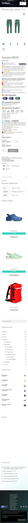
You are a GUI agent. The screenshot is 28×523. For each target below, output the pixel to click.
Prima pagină (5, 9)
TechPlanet (6, 3)
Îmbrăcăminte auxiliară (6, 159)
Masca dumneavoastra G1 (8, 481)
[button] (24, 14)
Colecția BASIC (11, 357)
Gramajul (3, 144)
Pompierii (5, 331)
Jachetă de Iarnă (10, 349)
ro (2, 506)
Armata (4, 336)
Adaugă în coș (13, 150)
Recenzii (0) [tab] (4, 180)
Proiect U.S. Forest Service (8, 476)
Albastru (13, 188)
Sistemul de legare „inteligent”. (9, 478)
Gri (16, 188)
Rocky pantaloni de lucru (9, 160)
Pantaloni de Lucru (10, 352)
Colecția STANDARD (9, 10)
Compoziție (4, 140)
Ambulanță (11, 9)
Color (3, 135)
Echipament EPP (8, 341)
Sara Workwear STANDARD (9, 161)
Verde (18, 188)
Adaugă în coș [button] (14, 237)
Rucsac (6, 364)
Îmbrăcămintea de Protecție (8, 473)
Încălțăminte (7, 362)
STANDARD (9, 122)
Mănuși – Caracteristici (7, 471)
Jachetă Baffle (9, 346)
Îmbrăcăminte (16, 9)
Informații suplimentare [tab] (7, 177)
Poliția (4, 334)
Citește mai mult (14, 310)
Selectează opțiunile (14, 275)
